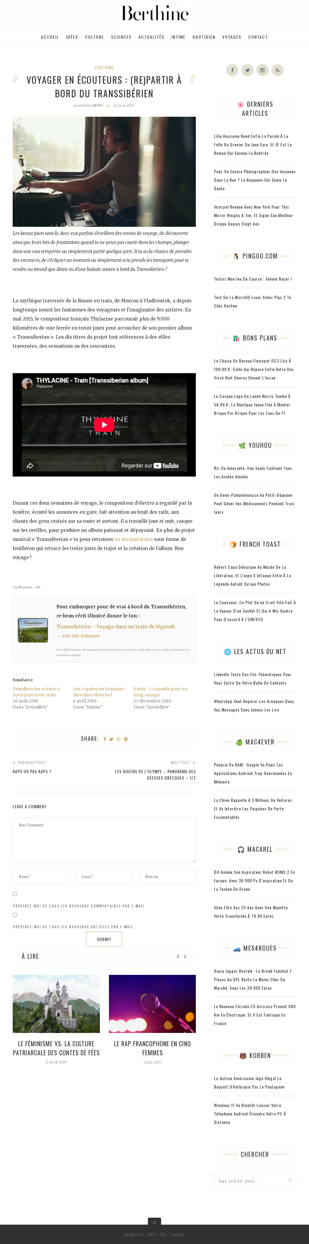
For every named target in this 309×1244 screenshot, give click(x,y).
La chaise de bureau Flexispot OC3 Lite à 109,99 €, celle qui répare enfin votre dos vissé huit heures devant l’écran (254, 369)
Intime (178, 37)
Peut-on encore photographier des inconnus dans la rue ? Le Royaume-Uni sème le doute (255, 179)
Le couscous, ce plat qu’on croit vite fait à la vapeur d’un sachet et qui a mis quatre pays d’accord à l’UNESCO (255, 610)
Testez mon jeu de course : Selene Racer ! (253, 278)
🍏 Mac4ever (255, 741)
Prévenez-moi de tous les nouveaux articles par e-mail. (74, 926)
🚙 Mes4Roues (255, 948)
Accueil (50, 37)
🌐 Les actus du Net (255, 651)
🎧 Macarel (255, 849)
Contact (258, 37)
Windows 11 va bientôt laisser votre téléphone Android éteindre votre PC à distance (250, 1113)
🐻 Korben (255, 1055)
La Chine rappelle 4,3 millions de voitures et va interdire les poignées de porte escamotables (253, 808)
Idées (72, 37)
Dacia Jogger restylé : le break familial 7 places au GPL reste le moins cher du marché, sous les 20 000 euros (253, 979)
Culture (94, 37)
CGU (163, 1234)
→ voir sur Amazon (77, 636)
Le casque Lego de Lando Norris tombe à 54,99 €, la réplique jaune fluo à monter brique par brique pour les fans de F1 (252, 404)
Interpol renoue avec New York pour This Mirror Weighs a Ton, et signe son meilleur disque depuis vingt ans (253, 215)
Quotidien (204, 37)
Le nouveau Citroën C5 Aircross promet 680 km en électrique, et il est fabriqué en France (255, 1014)
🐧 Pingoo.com (255, 255)
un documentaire (133, 539)
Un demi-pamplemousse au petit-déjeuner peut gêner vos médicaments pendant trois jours (254, 503)
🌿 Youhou (255, 445)
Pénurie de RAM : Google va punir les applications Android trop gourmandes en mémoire (253, 773)
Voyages (231, 37)
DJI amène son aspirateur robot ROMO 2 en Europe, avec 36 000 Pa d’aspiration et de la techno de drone (254, 880)
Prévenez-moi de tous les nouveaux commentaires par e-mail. (79, 906)
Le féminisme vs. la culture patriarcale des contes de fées (56, 1048)
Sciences (121, 37)
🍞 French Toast (255, 544)
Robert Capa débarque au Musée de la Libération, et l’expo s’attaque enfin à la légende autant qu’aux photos (252, 575)
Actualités (151, 37)
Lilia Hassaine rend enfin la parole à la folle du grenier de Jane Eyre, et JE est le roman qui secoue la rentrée (253, 144)
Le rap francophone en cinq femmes (152, 1048)
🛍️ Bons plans (255, 337)
